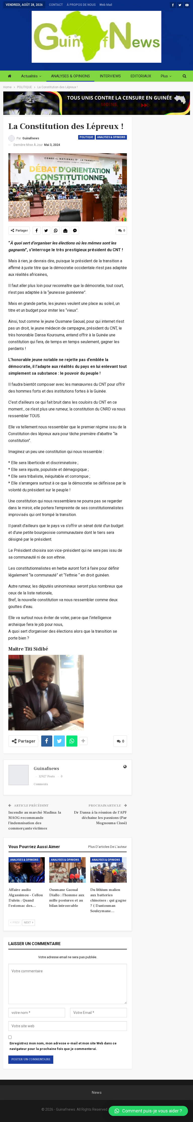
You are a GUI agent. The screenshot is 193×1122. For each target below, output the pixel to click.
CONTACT (56, 5)
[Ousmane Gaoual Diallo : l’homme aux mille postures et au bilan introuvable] (67, 870)
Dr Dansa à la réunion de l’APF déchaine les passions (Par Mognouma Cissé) (100, 817)
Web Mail (106, 5)
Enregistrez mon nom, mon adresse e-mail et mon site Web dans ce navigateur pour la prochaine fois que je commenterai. (63, 1046)
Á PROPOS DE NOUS (81, 5)
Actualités (29, 76)
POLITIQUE (86, 137)
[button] (148, 1111)
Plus (164, 76)
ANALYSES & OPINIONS (70, 76)
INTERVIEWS (110, 76)
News (97, 1092)
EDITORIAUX (141, 76)
